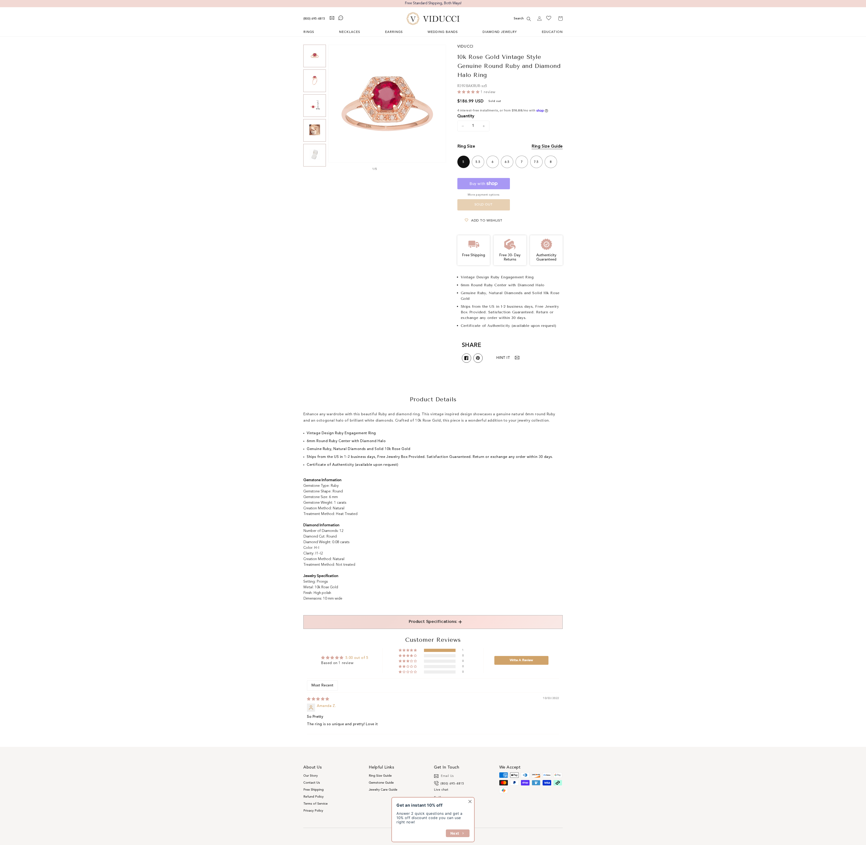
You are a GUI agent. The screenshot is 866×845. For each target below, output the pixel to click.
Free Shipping (313, 789)
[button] (529, 19)
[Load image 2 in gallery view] (314, 80)
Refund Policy (313, 796)
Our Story (310, 775)
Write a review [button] (521, 660)
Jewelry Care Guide (383, 789)
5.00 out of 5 (357, 658)
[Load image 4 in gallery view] (314, 130)
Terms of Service (315, 803)
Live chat (441, 789)
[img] (318, 699)
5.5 (478, 162)
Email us (447, 776)
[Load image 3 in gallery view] (314, 105)
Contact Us (311, 782)
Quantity (465, 116)
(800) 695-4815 (314, 18)
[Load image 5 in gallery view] (314, 155)
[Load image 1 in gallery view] (314, 56)
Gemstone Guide (381, 782)
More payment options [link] (484, 195)
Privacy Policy (313, 810)
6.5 (507, 162)
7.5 (536, 162)
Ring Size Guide (547, 146)
